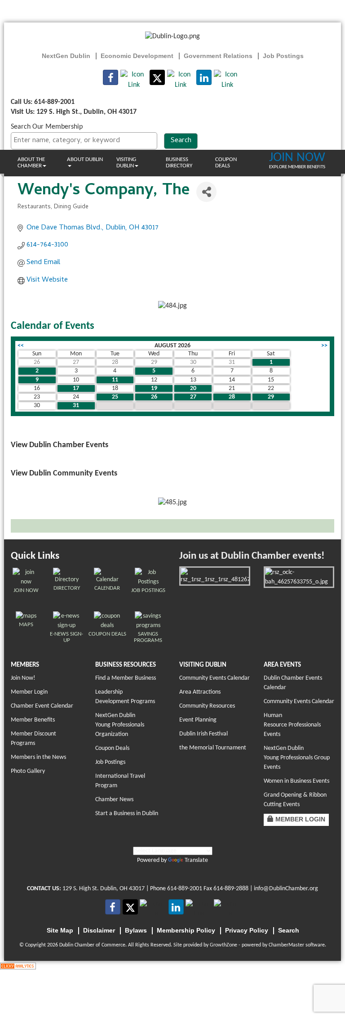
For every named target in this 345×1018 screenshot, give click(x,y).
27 (193, 397)
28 (232, 397)
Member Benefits (33, 720)
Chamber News (114, 799)
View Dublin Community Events (64, 473)
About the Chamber (31, 163)
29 (271, 397)
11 (115, 380)
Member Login (29, 692)
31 (76, 405)
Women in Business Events (296, 781)
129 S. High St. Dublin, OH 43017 (103, 888)
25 (115, 397)
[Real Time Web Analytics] (18, 965)
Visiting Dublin (126, 163)
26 (154, 397)
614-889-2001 (184, 888)
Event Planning (198, 720)
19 (154, 388)
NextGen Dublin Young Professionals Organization (119, 725)
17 (76, 388)
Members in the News (38, 757)
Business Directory (179, 163)
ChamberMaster (286, 945)
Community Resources (207, 706)
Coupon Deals (226, 163)
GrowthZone (223, 945)
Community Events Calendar (214, 678)
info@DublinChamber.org (286, 888)
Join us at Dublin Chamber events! (251, 556)
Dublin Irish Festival (203, 734)
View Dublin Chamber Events (59, 445)
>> (324, 345)
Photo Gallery (28, 771)
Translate (196, 860)
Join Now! (23, 678)
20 (193, 388)
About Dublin (85, 159)
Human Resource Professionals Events (292, 725)
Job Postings (110, 762)
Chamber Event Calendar (42, 706)
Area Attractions (200, 692)
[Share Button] (206, 192)
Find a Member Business (125, 678)
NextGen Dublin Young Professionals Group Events (297, 758)
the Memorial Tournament (212, 747)
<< (21, 345)
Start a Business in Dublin (126, 813)
